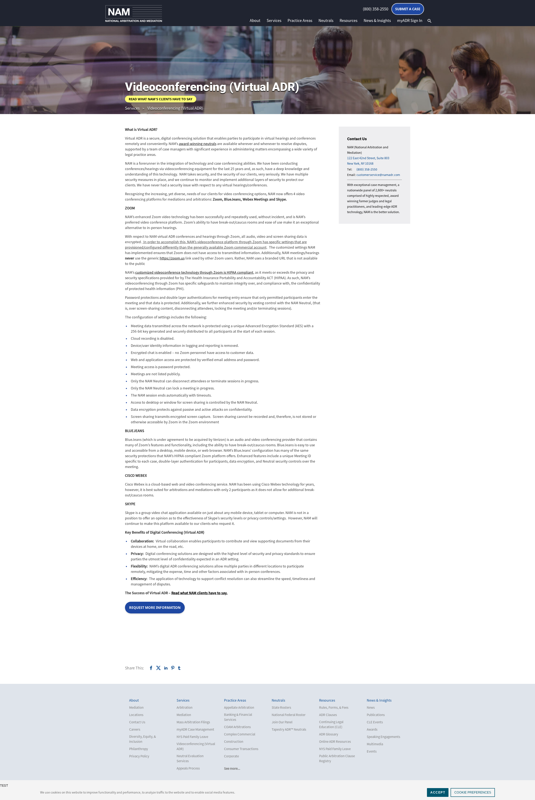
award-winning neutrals (197, 143)
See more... (232, 768)
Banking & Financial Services (238, 717)
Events (372, 751)
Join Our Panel (282, 722)
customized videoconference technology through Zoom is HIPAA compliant (194, 272)
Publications (376, 714)
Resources (348, 20)
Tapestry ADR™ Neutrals (289, 729)
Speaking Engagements (383, 736)
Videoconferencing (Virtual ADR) (175, 108)
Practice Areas (300, 20)
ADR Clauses (328, 714)
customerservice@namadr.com (378, 175)
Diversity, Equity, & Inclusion (142, 739)
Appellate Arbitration (239, 707)
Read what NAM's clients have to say (160, 99)
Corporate (231, 756)
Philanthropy (138, 749)
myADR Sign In (409, 20)
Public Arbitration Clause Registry (337, 758)
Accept (437, 792)
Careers (134, 729)
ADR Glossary (328, 734)
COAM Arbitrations (237, 727)
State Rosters (281, 707)
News (371, 707)
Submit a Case (407, 9)
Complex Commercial (239, 734)
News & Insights (377, 20)
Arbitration (184, 707)
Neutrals (325, 20)
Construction (233, 741)
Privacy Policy (139, 756)
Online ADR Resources (335, 741)
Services (274, 20)
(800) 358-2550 (375, 8)
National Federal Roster (289, 714)
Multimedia (375, 744)
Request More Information (155, 607)
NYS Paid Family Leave (192, 736)
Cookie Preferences (472, 792)
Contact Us (137, 722)
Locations (136, 714)
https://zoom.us (172, 258)
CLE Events (375, 722)
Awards (372, 729)
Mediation (136, 707)
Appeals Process (188, 768)
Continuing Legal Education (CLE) (331, 724)
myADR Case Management (195, 729)
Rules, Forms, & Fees (333, 707)
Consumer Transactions (241, 749)
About (255, 20)
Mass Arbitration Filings (193, 722)
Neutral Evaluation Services (190, 758)
